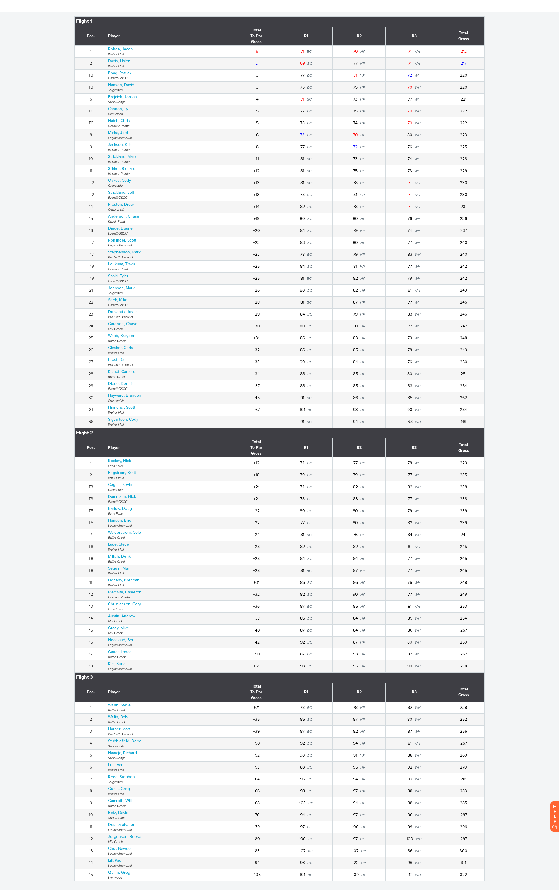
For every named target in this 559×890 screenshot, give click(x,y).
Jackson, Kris (120, 144)
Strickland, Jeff (121, 192)
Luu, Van (115, 764)
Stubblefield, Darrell (125, 741)
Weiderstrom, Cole (124, 532)
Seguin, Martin (121, 568)
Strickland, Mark (122, 156)
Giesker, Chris (120, 347)
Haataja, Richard (122, 752)
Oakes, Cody (119, 180)
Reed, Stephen (121, 776)
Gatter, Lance (120, 651)
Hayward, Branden (124, 395)
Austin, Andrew (121, 616)
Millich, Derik (119, 556)
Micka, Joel (118, 132)
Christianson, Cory (124, 604)
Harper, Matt (119, 729)
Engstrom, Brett (122, 472)
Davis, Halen (119, 61)
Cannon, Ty (118, 108)
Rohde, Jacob (120, 49)
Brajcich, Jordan (122, 96)
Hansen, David (121, 84)
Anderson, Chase (123, 216)
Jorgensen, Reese (124, 836)
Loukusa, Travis (122, 264)
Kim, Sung (117, 663)
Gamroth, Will (120, 800)
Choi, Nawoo (119, 848)
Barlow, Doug (120, 508)
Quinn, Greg (119, 872)
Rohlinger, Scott (122, 240)
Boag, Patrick (119, 73)
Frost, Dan (117, 359)
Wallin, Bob (118, 717)
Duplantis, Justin (123, 311)
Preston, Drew (121, 204)
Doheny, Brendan (123, 580)
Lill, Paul (115, 860)
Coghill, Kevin (120, 484)
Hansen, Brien (121, 520)
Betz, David (118, 812)
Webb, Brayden (121, 335)
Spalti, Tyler (118, 276)
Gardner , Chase (122, 323)
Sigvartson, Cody (123, 419)
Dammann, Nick (122, 496)
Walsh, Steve (119, 705)
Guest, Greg (119, 788)
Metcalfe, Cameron (124, 592)
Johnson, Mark (121, 287)
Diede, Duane (120, 228)
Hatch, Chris (119, 120)
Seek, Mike (118, 299)
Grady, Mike (118, 627)
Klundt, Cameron (123, 371)
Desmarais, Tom (122, 824)
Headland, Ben (121, 639)
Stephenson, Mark (124, 252)
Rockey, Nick (119, 460)
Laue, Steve (118, 544)
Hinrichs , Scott (121, 407)
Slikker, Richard (121, 168)
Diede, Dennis (121, 383)
